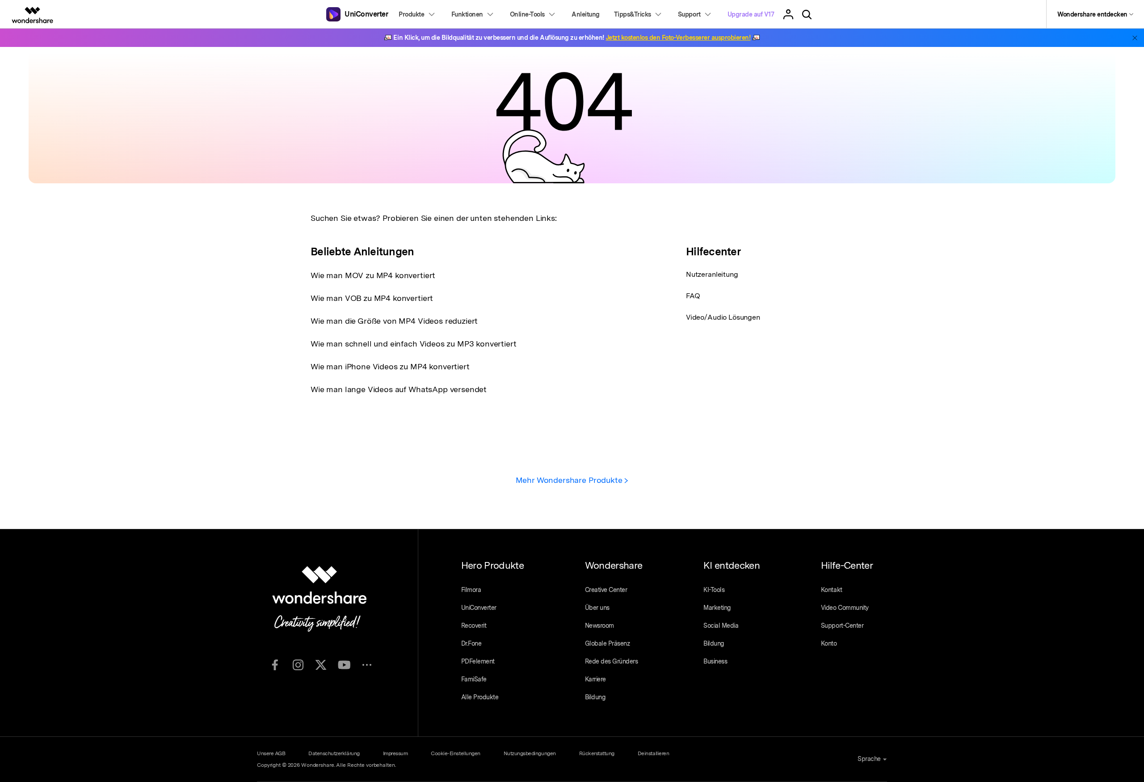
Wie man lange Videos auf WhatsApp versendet (399, 389)
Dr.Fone (471, 643)
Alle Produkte (480, 697)
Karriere (595, 679)
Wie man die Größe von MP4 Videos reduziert (394, 320)
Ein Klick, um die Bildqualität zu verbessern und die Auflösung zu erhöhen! (571, 37)
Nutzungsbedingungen (530, 753)
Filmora (471, 589)
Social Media (720, 625)
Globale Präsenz (607, 643)
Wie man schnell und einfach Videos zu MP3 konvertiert (414, 343)
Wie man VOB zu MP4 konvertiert (372, 298)
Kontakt (831, 589)
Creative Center (606, 589)
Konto (829, 643)
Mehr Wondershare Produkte (570, 480)
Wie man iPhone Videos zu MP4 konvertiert (390, 366)
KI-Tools (713, 589)
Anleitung (586, 14)
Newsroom (599, 625)
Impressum (395, 753)
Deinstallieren (653, 753)
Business (715, 661)
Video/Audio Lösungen (723, 317)
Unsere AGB (271, 753)
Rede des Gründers (611, 661)
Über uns (597, 607)
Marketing (717, 607)
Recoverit (474, 625)
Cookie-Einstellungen (455, 753)
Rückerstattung (596, 753)
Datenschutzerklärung (333, 753)
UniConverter (478, 607)
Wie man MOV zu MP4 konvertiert (373, 275)
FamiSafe (474, 679)
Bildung (595, 697)
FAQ (693, 296)
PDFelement (478, 661)
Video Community (845, 607)
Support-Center (842, 625)
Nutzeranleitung (712, 274)
